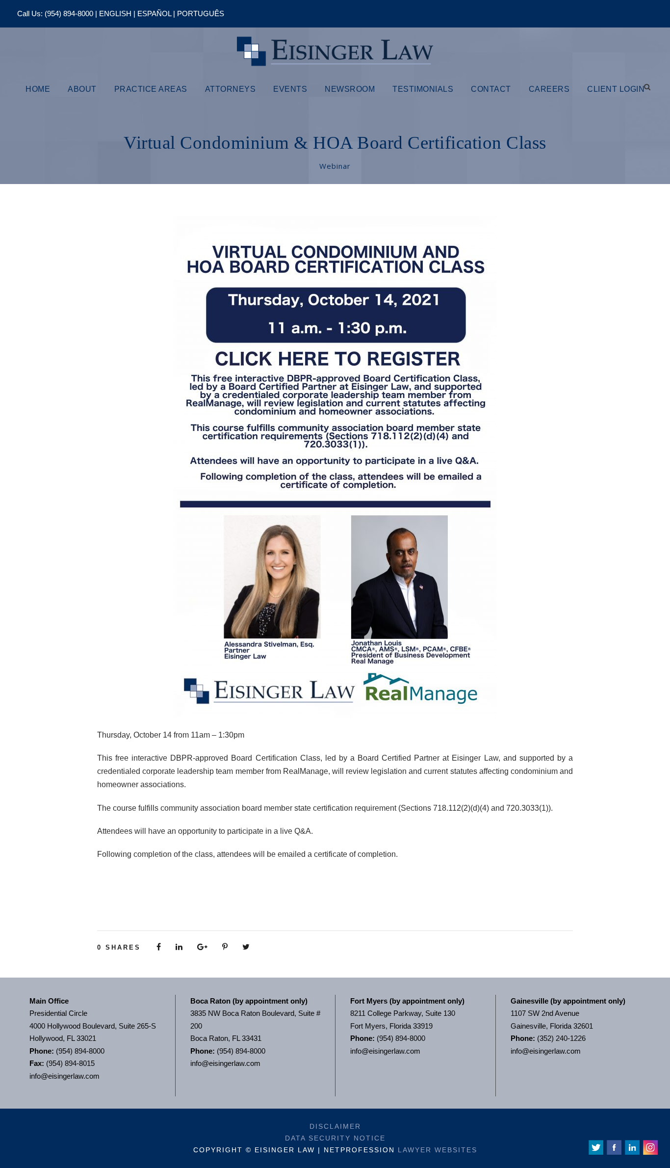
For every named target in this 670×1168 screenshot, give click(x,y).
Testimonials (422, 89)
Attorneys (230, 89)
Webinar (335, 166)
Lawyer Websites (437, 1150)
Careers (549, 89)
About (82, 89)
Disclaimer (335, 1126)
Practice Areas (150, 89)
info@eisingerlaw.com (64, 1076)
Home (38, 89)
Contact (491, 89)
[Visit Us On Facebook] (614, 1146)
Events (290, 89)
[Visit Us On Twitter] (596, 1146)
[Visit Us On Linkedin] (632, 1146)
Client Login (615, 89)
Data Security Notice (335, 1138)
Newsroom (350, 89)
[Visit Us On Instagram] (650, 1146)
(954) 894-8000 (69, 13)
